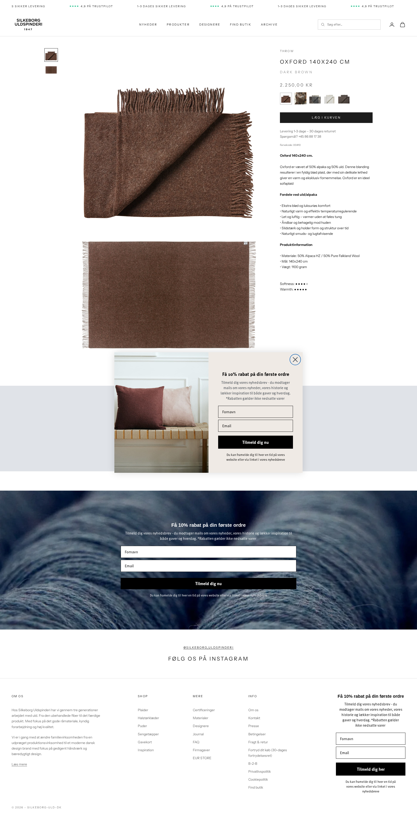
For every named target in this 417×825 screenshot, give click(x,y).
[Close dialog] (295, 359)
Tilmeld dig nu (255, 442)
